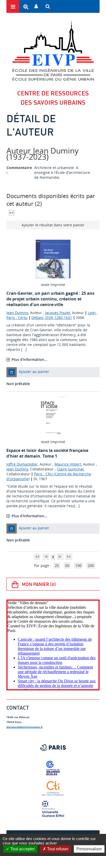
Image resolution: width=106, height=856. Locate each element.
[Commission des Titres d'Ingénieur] (53, 788)
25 (57, 565)
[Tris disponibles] (11, 212)
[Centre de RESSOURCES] (53, 51)
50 (67, 565)
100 (78, 565)
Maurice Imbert (68, 464)
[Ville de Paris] (53, 747)
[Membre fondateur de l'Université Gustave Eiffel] (53, 809)
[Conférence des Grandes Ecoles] (53, 768)
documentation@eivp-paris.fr (24, 727)
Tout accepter (22, 849)
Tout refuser (57, 849)
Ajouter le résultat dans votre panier (53, 224)
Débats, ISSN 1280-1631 (51, 317)
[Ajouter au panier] (11, 372)
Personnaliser (89, 849)
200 (91, 565)
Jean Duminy (17, 312)
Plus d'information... (29, 359)
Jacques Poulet (57, 312)
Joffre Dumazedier (22, 464)
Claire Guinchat (70, 469)
